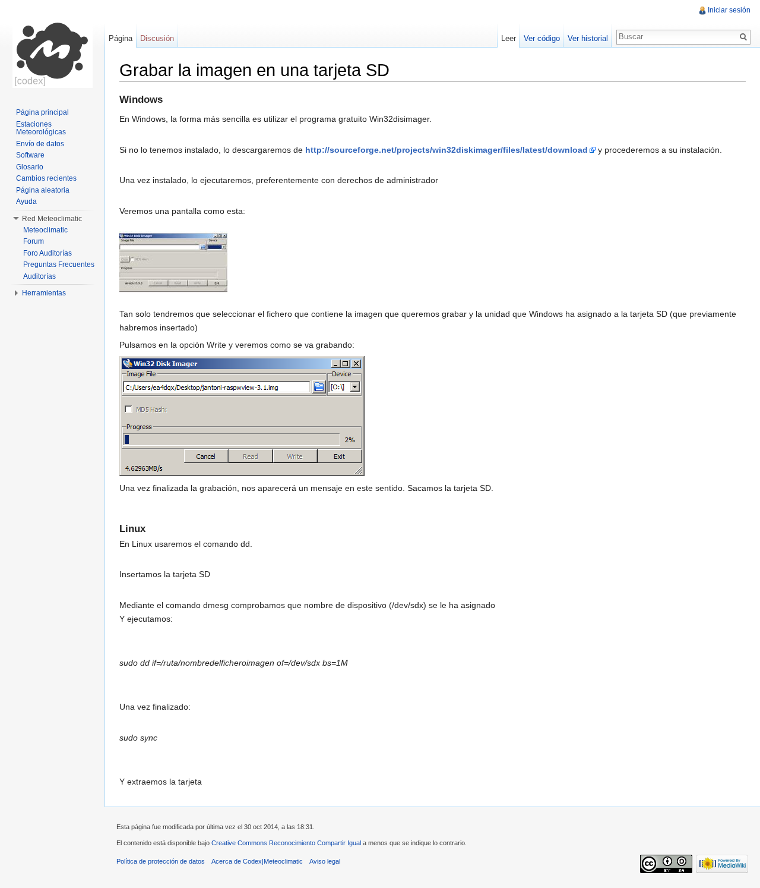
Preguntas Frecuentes (58, 264)
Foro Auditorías (47, 253)
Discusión (157, 38)
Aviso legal (324, 861)
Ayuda (26, 201)
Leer (508, 38)
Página (120, 38)
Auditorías (39, 276)
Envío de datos (40, 144)
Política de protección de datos (160, 861)
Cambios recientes (46, 178)
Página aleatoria (42, 190)
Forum (33, 241)
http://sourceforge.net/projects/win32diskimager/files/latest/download (446, 150)
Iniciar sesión (729, 10)
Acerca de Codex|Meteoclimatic (257, 861)
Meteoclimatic (45, 230)
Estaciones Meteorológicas (41, 128)
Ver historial (588, 38)
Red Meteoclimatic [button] (52, 219)
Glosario (29, 167)
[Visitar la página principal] (52, 47)
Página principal (42, 112)
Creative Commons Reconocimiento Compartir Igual (286, 842)
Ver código (542, 38)
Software (30, 155)
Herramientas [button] (44, 293)
